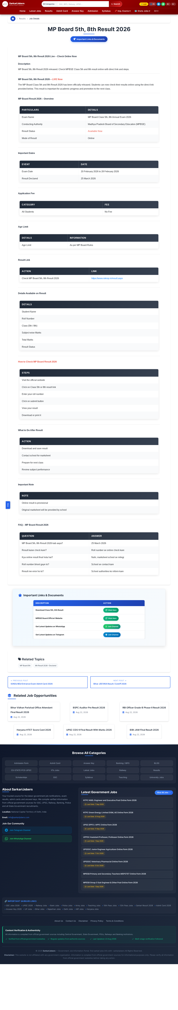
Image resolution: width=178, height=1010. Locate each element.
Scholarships (21, 777)
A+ (168, 4)
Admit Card (62, 11)
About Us (59, 921)
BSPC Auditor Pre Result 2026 (89, 707)
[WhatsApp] (163, 4)
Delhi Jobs (68, 909)
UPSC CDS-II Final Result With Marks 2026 (89, 729)
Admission (93, 11)
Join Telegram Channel (20, 830)
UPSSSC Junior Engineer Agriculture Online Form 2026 (108, 849)
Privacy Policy (97, 921)
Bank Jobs (54, 905)
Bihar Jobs (39, 909)
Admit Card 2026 (163, 905)
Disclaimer (83, 921)
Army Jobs (80, 905)
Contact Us (71, 921)
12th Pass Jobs (126, 905)
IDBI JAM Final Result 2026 (144, 729)
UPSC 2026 (28, 905)
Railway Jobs (41, 905)
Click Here (112, 610)
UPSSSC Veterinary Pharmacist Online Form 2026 (105, 861)
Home (22, 11)
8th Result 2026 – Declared (45, 665)
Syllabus (106, 11)
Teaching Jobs (94, 905)
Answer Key (78, 11)
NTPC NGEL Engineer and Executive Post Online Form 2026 (110, 800)
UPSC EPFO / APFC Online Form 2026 (100, 825)
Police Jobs (67, 905)
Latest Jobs (35, 11)
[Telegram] (159, 4)
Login (145, 4)
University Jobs (157, 777)
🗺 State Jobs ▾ (142, 11)
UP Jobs (28, 909)
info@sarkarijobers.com (18, 817)
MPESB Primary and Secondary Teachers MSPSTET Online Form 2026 (114, 874)
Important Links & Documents (91, 39)
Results (48, 11)
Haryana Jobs (93, 909)
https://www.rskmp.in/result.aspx (107, 278)
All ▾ (156, 11)
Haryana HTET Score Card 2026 (34, 729)
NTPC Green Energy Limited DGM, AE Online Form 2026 (108, 812)
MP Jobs (80, 909)
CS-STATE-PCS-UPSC (21, 770)
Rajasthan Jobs (54, 909)
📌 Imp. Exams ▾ (122, 11)
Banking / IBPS (122, 763)
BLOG (156, 763)
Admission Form (21, 763)
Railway (122, 770)
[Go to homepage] (12, 18)
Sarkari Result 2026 (144, 905)
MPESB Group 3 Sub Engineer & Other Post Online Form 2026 (110, 882)
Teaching (123, 777)
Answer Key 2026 (14, 909)
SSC (55, 777)
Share (8, 505)
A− (173, 4)
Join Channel (113, 626)
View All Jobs (162, 793)
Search (117, 4)
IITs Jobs (55, 770)
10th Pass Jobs (110, 905)
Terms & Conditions (114, 921)
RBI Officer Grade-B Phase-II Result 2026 (144, 707)
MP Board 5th (25, 665)
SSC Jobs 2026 (12, 905)
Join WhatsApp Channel (20, 839)
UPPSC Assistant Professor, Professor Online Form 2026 (108, 837)
